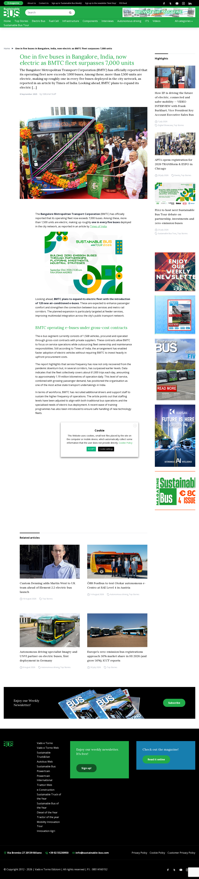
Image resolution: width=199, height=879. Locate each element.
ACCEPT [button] (91, 449)
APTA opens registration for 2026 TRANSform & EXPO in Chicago (173, 164)
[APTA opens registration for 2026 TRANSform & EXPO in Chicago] (175, 143)
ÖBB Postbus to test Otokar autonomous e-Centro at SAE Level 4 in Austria (116, 585)
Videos (156, 21)
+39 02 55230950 (58, 852)
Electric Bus (38, 21)
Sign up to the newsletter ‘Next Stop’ (100, 3)
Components (90, 21)
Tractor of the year (48, 817)
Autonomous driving (129, 21)
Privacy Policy (139, 852)
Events (177, 175)
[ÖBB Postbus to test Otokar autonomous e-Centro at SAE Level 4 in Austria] (117, 562)
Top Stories (21, 21)
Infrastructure (70, 21)
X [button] (135, 425)
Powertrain (43, 771)
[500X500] (83, 268)
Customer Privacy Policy (181, 852)
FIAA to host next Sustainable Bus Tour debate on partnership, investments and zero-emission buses (174, 216)
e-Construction (45, 789)
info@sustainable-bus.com (92, 852)
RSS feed (123, 3)
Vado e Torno (45, 743)
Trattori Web (44, 785)
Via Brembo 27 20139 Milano (24, 852)
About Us (32, 3)
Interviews (108, 21)
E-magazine (13, 3)
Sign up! (86, 768)
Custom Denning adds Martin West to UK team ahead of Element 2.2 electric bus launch (47, 587)
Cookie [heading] (99, 430)
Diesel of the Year (47, 812)
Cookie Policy (157, 852)
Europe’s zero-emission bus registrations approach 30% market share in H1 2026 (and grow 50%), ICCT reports (117, 656)
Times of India (98, 226)
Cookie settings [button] (106, 449)
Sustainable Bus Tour (16, 25)
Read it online (156, 759)
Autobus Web (45, 761)
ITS (147, 21)
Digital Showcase (165, 125)
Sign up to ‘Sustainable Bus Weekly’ (67, 3)
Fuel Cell (54, 21)
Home (7, 21)
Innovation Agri (46, 831)
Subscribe (174, 703)
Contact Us (44, 3)
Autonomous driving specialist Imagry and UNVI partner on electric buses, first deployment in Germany (48, 656)
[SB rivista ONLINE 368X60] (159, 12)
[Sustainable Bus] (12, 12)
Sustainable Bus (46, 766)
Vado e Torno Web (48, 747)
